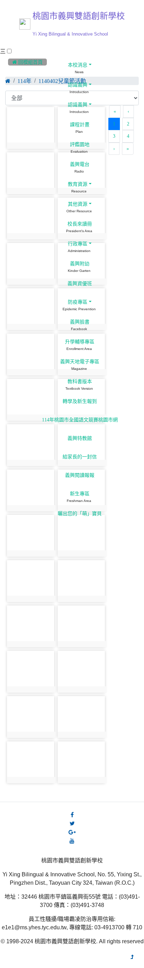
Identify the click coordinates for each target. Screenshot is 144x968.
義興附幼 (79, 263)
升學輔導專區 (79, 341)
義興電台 (79, 164)
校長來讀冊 (79, 223)
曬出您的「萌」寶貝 (79, 513)
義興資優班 (79, 283)
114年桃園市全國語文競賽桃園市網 (79, 419)
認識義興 (76, 84)
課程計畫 (79, 124)
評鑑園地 (79, 144)
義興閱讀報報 (79, 475)
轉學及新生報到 (79, 401)
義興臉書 (79, 321)
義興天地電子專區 (79, 361)
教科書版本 (79, 381)
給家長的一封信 (79, 456)
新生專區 (79, 493)
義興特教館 (79, 438)
